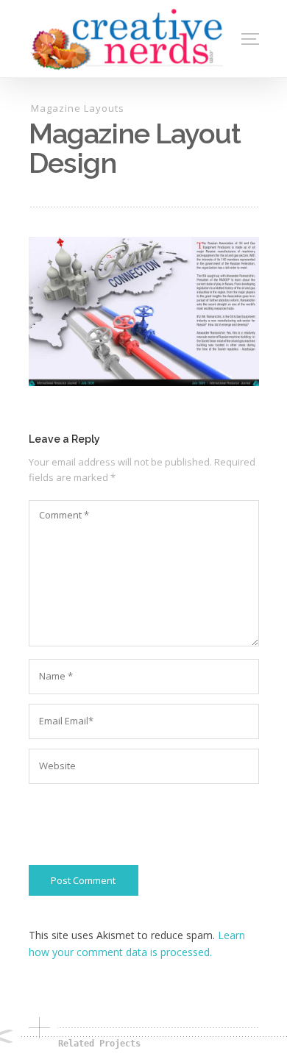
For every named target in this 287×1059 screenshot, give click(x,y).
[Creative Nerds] (128, 39)
